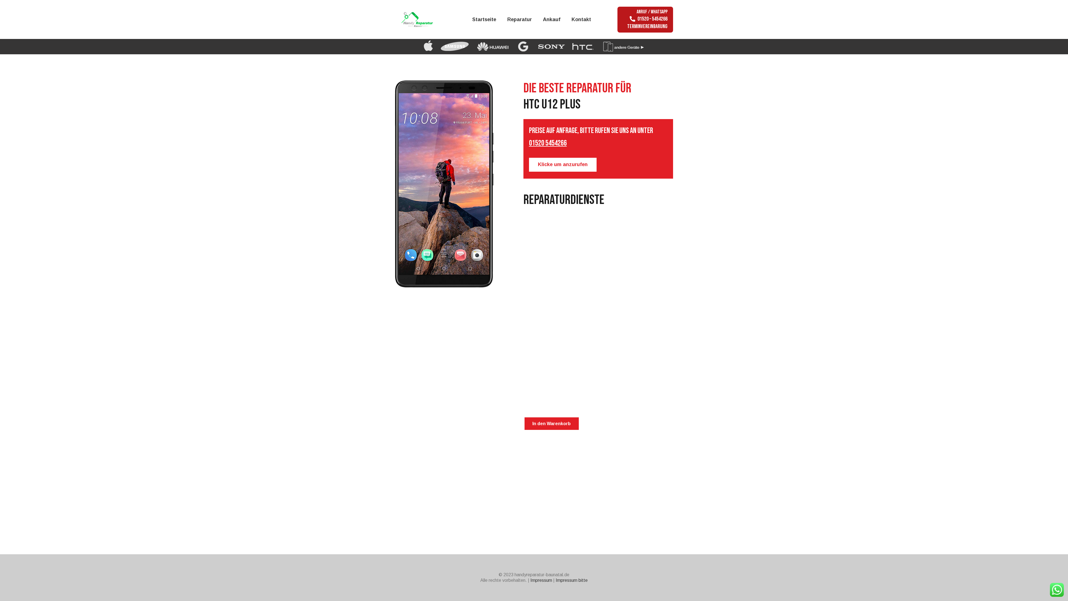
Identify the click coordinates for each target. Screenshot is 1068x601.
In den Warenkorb (551, 423)
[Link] (423, 19)
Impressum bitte (572, 580)
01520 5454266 (548, 143)
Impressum (541, 580)
